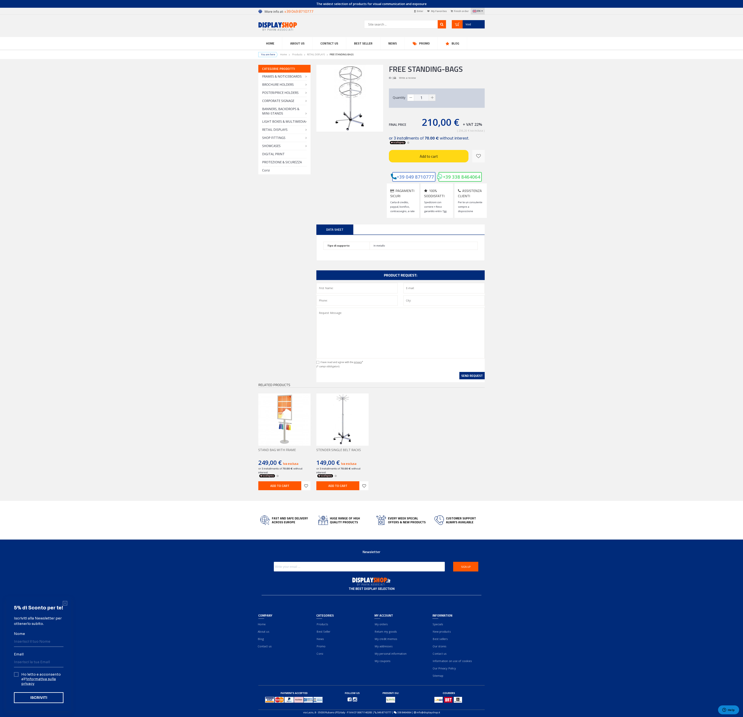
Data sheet (334, 229)
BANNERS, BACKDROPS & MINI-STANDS (280, 111)
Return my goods (385, 631)
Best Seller (363, 43)
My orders (381, 624)
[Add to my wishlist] (478, 156)
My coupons (382, 661)
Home (270, 43)
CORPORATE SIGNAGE (278, 101)
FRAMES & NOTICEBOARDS (282, 76)
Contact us (329, 43)
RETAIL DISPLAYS (316, 54)
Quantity (399, 97)
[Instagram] (355, 699)
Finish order (461, 11)
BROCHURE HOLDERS (278, 84)
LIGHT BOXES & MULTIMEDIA (284, 121)
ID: (390, 78)
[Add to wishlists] (305, 485)
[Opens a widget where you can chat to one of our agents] (728, 710)
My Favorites (439, 11)
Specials (437, 624)
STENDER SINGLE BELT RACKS (338, 450)
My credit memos (385, 639)
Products (297, 54)
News (392, 43)
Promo (424, 43)
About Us (297, 43)
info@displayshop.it (428, 712)
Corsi (266, 170)
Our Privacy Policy (444, 668)
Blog (455, 43)
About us (263, 631)
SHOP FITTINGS (273, 138)
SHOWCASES (271, 146)
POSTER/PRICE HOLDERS (280, 93)
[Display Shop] (284, 27)
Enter (420, 11)
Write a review (407, 78)
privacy (358, 362)
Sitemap (437, 676)
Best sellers (440, 639)
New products (441, 631)
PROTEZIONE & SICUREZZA (282, 162)
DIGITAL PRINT (273, 154)
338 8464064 (404, 712)
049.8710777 (384, 712)
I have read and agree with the (341, 362)
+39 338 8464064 (461, 177)
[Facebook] (350, 699)
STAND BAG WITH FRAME (277, 450)
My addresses (383, 646)
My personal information (390, 653)
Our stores (439, 646)
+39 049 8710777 (415, 177)
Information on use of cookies (452, 661)
